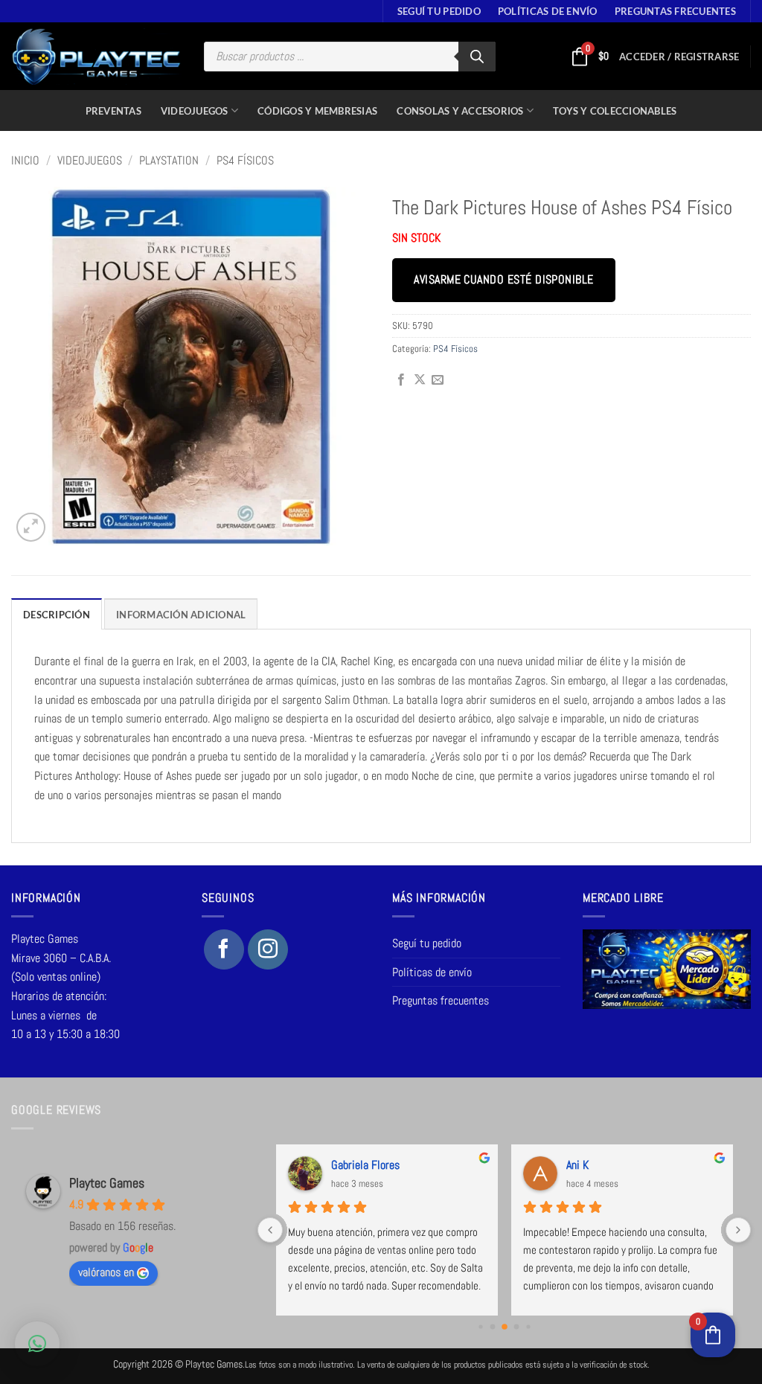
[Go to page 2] (505, 1327)
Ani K (577, 1165)
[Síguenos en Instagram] (268, 949)
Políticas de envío (548, 11)
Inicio (25, 160)
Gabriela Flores (365, 1165)
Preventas (113, 111)
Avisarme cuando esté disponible (503, 279)
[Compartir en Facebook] (401, 380)
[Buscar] (477, 56)
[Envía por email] (438, 380)
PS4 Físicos (245, 160)
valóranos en (106, 1272)
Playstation (169, 160)
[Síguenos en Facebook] (224, 949)
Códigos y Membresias (317, 111)
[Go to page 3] (516, 1326)
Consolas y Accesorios (460, 111)
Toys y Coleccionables (614, 111)
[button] (679, 56)
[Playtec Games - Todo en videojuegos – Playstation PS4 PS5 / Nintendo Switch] (96, 57)
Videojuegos (194, 111)
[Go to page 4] (528, 1326)
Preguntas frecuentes (675, 11)
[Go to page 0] (480, 1326)
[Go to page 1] (492, 1326)
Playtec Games (106, 1182)
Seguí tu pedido (439, 11)
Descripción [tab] (56, 615)
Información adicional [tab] (181, 615)
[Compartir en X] (420, 380)
